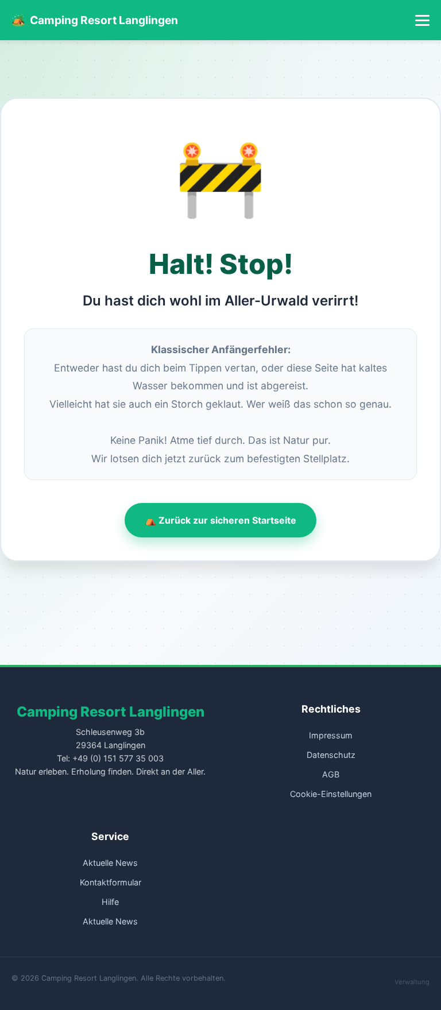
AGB (330, 774)
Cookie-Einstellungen (331, 794)
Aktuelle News (110, 863)
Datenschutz (331, 755)
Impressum (331, 735)
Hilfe (110, 902)
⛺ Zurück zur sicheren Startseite (220, 520)
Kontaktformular (110, 882)
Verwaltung (412, 982)
